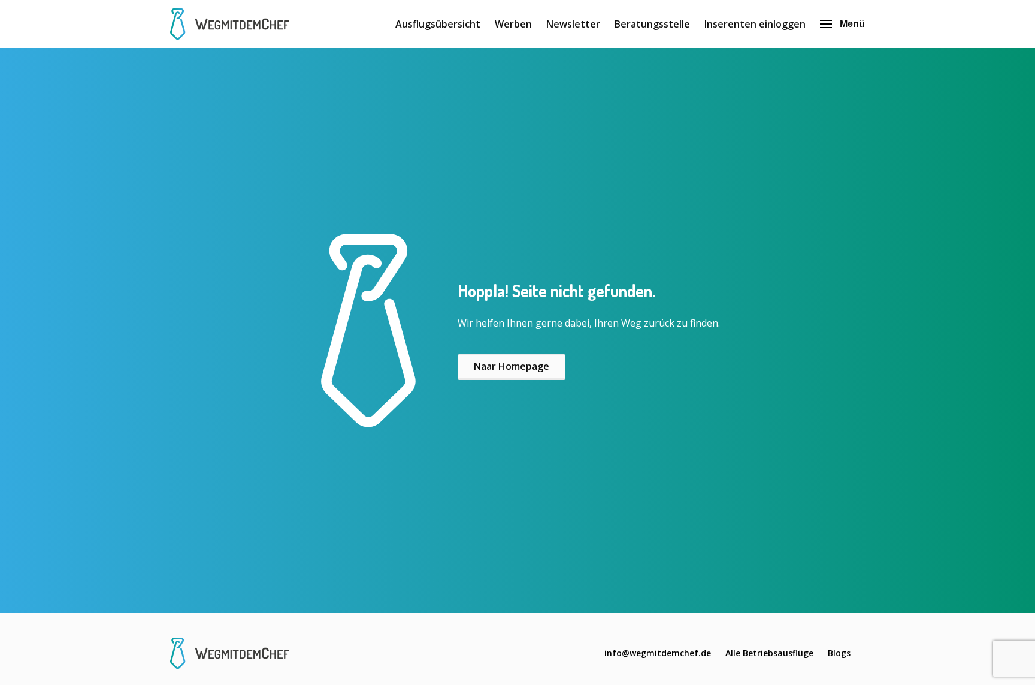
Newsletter (573, 24)
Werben (513, 24)
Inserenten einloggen (755, 24)
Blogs (839, 653)
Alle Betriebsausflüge (769, 653)
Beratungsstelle (652, 24)
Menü (852, 24)
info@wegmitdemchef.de (657, 653)
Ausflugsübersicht (437, 24)
